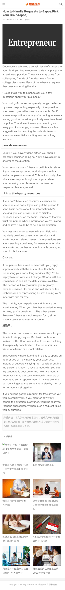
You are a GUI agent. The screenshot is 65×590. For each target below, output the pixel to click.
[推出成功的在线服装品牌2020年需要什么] (47, 556)
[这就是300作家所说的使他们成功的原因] (16, 524)
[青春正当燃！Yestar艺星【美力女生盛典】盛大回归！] (16, 452)
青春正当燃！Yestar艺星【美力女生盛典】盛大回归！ (15, 468)
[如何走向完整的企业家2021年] (16, 488)
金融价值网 (33, 4)
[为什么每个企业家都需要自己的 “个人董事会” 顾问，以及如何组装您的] (16, 556)
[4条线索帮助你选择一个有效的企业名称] (47, 524)
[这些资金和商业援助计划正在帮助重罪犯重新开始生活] (47, 488)
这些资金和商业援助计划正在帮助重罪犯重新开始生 (45, 505)
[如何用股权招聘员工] (47, 452)
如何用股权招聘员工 (43, 464)
